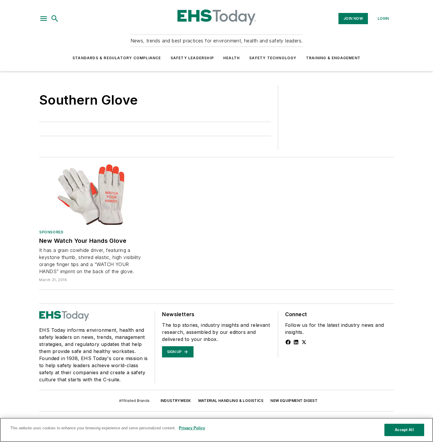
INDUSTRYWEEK (176, 400)
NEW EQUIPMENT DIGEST (294, 400)
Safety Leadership (192, 58)
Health (231, 58)
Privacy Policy (192, 428)
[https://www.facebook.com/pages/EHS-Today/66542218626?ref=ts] (288, 342)
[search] (54, 18)
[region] (216, 430)
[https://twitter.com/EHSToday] (304, 342)
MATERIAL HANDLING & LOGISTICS (231, 400)
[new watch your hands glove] (93, 194)
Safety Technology (272, 58)
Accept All (404, 430)
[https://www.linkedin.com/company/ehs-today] (296, 342)
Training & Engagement (333, 58)
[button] (43, 18)
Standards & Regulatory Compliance (116, 58)
